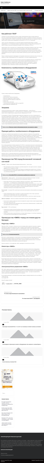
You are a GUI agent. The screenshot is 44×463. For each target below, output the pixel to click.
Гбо (3, 324)
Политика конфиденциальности (7, 455)
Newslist (33, 460)
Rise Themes (40, 460)
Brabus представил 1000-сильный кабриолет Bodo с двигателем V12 (15, 10)
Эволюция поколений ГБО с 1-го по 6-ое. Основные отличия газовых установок (21, 326)
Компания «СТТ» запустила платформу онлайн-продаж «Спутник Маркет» (7, 419)
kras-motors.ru (5, 2)
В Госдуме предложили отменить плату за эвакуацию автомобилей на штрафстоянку (7, 403)
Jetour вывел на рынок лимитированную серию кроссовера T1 (6, 424)
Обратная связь (4, 453)
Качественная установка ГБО (9, 362)
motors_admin (17, 283)
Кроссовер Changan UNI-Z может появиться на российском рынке (7, 414)
